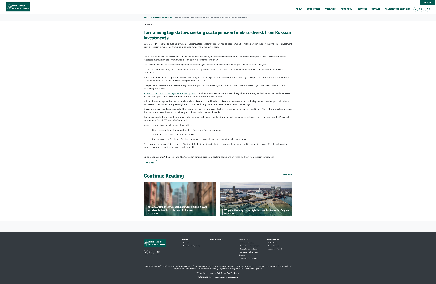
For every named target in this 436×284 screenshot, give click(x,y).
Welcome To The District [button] (397, 9)
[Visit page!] (416, 9)
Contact (375, 9)
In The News (167, 17)
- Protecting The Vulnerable (248, 258)
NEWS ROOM (273, 239)
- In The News (272, 243)
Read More (287, 174)
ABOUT (185, 239)
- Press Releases (273, 246)
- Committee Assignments (191, 246)
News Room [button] (348, 9)
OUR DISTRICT (216, 239)
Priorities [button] (330, 9)
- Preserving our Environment (249, 246)
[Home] (18, 7)
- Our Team (185, 243)
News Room (155, 17)
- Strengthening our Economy (249, 249)
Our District (313, 9)
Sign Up (427, 2)
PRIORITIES (244, 239)
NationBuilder (233, 277)
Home (146, 17)
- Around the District (274, 249)
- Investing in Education (247, 243)
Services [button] (362, 9)
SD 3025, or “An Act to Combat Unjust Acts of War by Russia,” (170, 93)
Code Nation (220, 277)
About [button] (299, 9)
